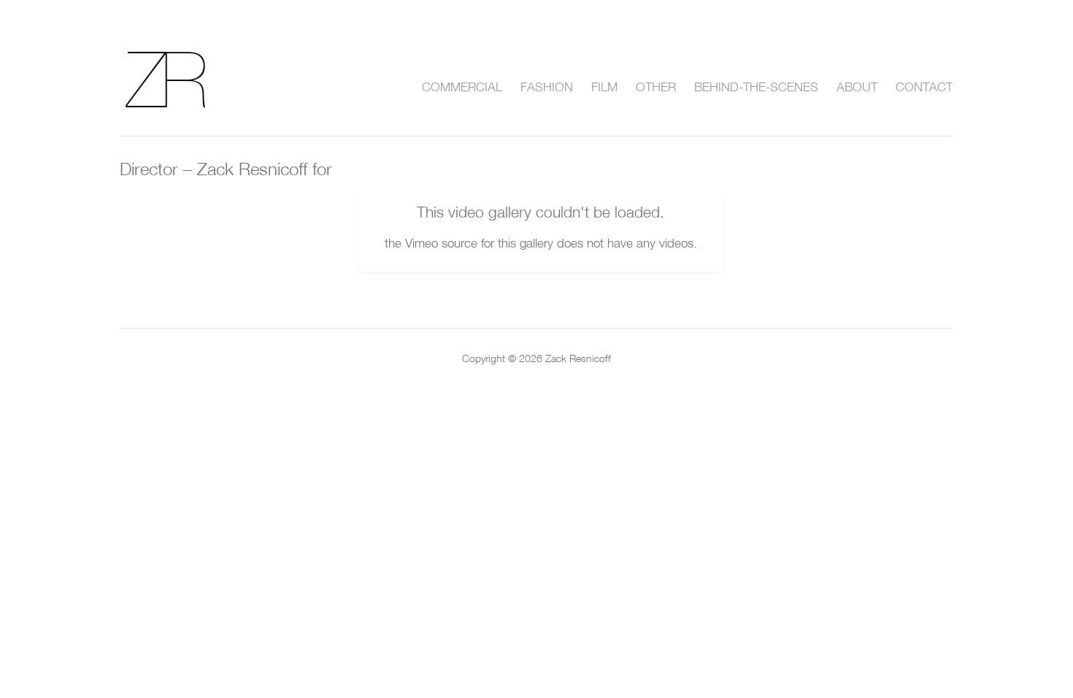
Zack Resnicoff (182, 79)
